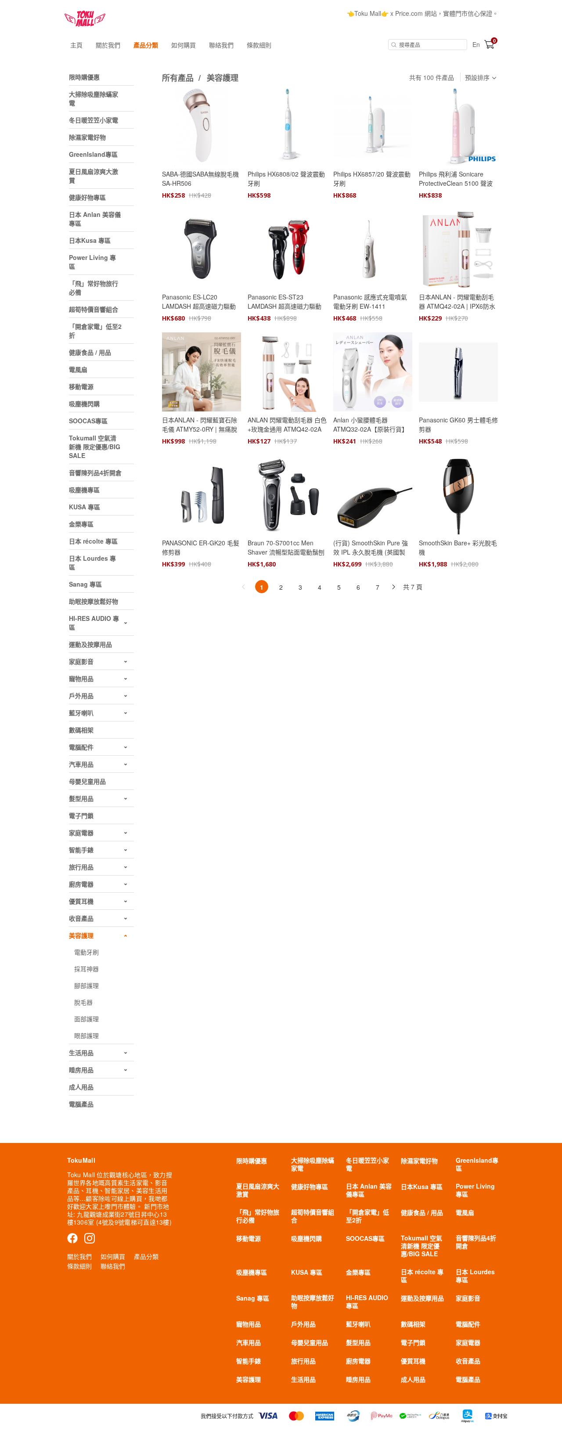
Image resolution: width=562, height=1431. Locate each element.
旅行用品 (303, 1361)
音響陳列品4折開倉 (476, 1242)
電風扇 (465, 1212)
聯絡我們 (221, 44)
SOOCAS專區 (365, 1238)
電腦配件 (468, 1324)
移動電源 (248, 1238)
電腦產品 (468, 1379)
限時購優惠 (251, 1160)
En (476, 44)
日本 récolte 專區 (422, 1275)
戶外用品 (303, 1324)
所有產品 (179, 77)
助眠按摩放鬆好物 (312, 1301)
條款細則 (259, 44)
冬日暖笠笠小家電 (367, 1164)
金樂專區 (358, 1272)
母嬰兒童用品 (309, 1342)
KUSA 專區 (306, 1272)
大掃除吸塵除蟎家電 (312, 1164)
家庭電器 (468, 1342)
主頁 (76, 44)
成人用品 (413, 1379)
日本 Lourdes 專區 (475, 1275)
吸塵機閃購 (306, 1238)
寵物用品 (248, 1324)
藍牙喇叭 (358, 1324)
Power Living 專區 (475, 1190)
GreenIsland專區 (477, 1164)
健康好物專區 (309, 1186)
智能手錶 (248, 1361)
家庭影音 (468, 1298)
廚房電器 (358, 1361)
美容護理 (222, 77)
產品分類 (145, 44)
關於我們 (108, 44)
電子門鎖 (413, 1342)
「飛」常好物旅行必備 (257, 1216)
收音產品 (468, 1361)
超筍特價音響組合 (312, 1216)
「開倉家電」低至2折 (367, 1216)
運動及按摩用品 (422, 1298)
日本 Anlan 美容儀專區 (369, 1190)
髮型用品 (358, 1342)
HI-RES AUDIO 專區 (367, 1301)
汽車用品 (248, 1342)
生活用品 (303, 1379)
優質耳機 (413, 1361)
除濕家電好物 (419, 1160)
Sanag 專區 (252, 1298)
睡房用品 (358, 1379)
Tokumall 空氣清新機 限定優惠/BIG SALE (421, 1246)
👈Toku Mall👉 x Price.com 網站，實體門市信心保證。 (422, 13)
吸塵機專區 (251, 1272)
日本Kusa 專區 (422, 1186)
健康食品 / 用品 (422, 1212)
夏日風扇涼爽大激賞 (257, 1190)
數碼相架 (413, 1324)
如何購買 (183, 44)
